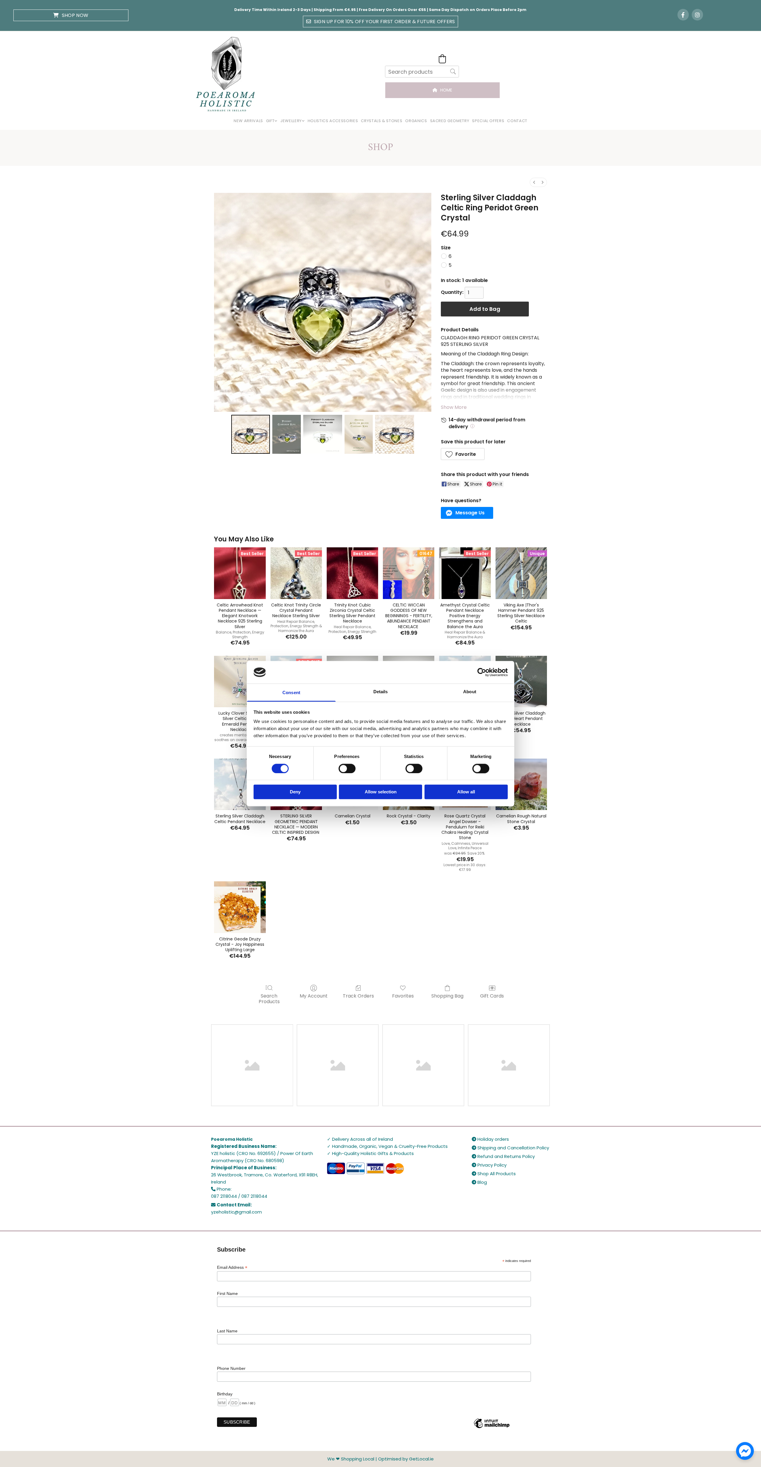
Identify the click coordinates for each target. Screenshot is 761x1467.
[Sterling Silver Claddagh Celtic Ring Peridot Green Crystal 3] (359, 434)
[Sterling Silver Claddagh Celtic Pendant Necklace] (239, 784)
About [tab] (469, 691)
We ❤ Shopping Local (350, 1459)
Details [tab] (380, 691)
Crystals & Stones (381, 121)
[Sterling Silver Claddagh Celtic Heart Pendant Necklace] (521, 681)
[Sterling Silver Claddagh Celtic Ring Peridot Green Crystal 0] (250, 434)
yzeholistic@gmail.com (236, 1212)
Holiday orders (490, 1139)
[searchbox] (422, 72)
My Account (314, 995)
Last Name (227, 1331)
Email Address (232, 1267)
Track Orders (358, 995)
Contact (517, 121)
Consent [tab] (291, 692)
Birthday (224, 1394)
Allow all (466, 792)
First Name (227, 1293)
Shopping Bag (447, 995)
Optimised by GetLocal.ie (406, 1459)
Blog (479, 1182)
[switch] (347, 768)
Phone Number (231, 1368)
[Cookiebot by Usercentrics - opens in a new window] (482, 672)
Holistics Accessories (333, 121)
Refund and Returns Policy (503, 1156)
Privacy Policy (489, 1165)
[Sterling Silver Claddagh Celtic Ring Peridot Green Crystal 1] (286, 434)
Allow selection (381, 792)
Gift (270, 121)
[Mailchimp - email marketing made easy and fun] (491, 1427)
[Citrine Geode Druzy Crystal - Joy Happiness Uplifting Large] (239, 907)
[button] (70, 15)
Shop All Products (494, 1173)
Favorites (403, 995)
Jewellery (291, 121)
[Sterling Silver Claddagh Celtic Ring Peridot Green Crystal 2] (322, 434)
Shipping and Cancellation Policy (510, 1148)
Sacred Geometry (449, 121)
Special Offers (488, 121)
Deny (295, 792)
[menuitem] (534, 182)
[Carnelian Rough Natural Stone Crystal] (521, 784)
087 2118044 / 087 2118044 (239, 1196)
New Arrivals (248, 121)
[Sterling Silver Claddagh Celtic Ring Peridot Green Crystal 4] (394, 434)
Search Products (269, 998)
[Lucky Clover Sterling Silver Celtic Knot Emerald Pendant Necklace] (239, 681)
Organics (416, 121)
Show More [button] (454, 407)
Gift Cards (492, 995)
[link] (272, 121)
